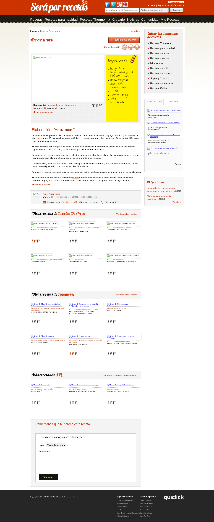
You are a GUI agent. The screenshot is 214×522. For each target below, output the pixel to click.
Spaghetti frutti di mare (118, 391)
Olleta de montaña (39, 342)
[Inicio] (59, 13)
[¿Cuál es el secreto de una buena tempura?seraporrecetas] (164, 123)
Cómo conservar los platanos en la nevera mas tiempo (158, 141)
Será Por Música (146, 507)
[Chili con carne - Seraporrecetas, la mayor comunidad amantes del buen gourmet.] (117, 304)
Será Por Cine (145, 516)
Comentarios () (112, 47)
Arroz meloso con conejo (119, 230)
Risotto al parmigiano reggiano (121, 262)
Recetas (36, 19)
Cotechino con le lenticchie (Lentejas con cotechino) (82, 312)
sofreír (75, 177)
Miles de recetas (122, 503)
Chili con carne (114, 310)
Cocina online (122, 507)
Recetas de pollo (159, 68)
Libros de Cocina (123, 516)
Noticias (133, 19)
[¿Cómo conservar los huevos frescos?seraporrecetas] (162, 148)
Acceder (151, 5)
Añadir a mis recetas (125, 40)
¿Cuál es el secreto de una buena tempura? (157, 128)
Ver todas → (176, 202)
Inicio (42, 31)
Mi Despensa (177, 5)
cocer (40, 138)
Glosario (118, 19)
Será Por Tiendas (146, 503)
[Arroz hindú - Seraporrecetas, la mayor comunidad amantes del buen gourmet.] (40, 385)
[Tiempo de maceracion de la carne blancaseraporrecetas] (163, 110)
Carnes (115, 308)
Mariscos (110, 389)
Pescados (53, 228)
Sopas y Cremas (159, 78)
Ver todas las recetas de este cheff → (121, 375)
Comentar (48, 477)
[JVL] (36, 194)
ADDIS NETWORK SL (52, 497)
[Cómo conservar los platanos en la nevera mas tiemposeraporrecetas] (165, 135)
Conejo (128, 228)
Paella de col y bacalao (42, 230)
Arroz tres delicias (78, 262)
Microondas (156, 63)
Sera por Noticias (146, 510)
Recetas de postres (161, 73)
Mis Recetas (170, 19)
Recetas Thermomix (95, 19)
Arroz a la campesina (78, 231)
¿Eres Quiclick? (146, 500)
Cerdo (90, 228)
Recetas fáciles (126, 342)
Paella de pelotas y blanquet (82, 391)
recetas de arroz (45, 112)
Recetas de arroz (55, 105)
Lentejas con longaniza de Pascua (122, 344)
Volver (135, 31)
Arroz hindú (36, 391)
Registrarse (163, 5)
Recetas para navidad (61, 19)
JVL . (46, 196)
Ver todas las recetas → (128, 214)
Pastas (117, 389)
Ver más (176, 164)
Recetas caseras (56, 260)
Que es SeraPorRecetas (125, 500)
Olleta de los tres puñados (44, 312)
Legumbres (70, 105)
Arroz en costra (39, 262)
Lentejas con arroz (78, 344)
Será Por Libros (146, 513)
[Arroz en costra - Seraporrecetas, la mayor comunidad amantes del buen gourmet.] (41, 255)
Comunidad (150, 19)
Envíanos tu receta (176, 2)
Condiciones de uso (124, 510)
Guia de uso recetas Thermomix (128, 513)
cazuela (43, 155)
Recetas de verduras (161, 83)
